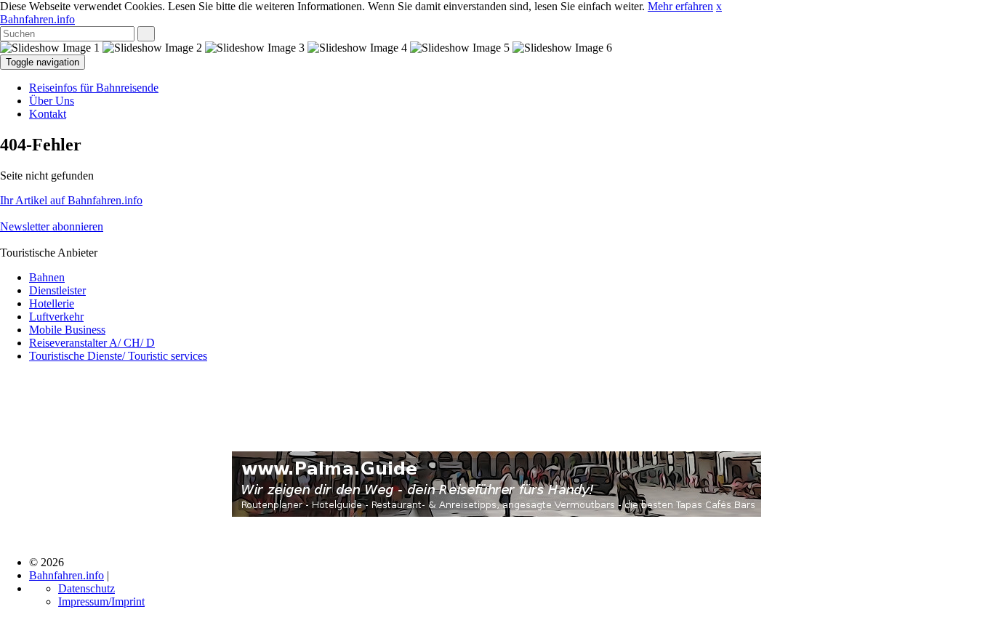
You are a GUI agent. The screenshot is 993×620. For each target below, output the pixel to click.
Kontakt (47, 114)
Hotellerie (51, 303)
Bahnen (47, 277)
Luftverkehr (56, 316)
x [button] (719, 6)
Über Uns (51, 100)
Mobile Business (67, 329)
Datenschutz (86, 588)
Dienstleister (57, 290)
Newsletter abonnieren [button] (51, 226)
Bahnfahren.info (37, 19)
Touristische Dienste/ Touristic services (118, 356)
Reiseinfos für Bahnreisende (93, 87)
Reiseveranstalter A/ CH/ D (92, 343)
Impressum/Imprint (101, 601)
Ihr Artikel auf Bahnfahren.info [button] (71, 200)
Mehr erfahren (680, 6)
